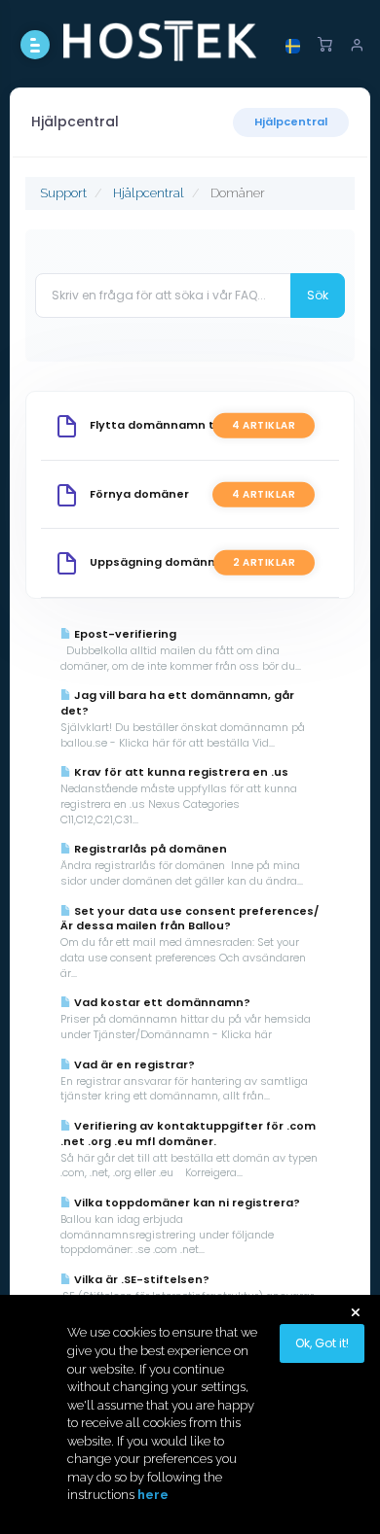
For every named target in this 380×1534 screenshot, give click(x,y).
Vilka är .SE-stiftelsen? (140, 1279)
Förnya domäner (139, 494)
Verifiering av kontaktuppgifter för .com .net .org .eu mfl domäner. (188, 1133)
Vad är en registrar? (133, 1064)
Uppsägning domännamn (166, 562)
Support (63, 193)
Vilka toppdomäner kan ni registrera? (185, 1202)
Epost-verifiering (123, 634)
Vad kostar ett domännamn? (160, 1002)
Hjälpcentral (290, 121)
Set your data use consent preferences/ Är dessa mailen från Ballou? (189, 918)
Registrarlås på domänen (149, 848)
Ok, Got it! (322, 1343)
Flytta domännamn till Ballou (176, 425)
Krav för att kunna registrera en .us (179, 772)
